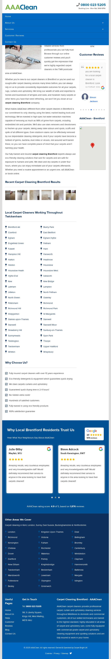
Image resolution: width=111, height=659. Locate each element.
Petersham (13, 303)
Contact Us (10, 42)
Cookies (48, 653)
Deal (77, 532)
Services (9, 29)
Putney (44, 559)
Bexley (11, 586)
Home (8, 16)
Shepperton (13, 314)
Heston (11, 265)
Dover (11, 553)
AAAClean (35, 648)
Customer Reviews (14, 35)
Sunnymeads (14, 335)
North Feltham (50, 292)
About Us (10, 23)
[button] (80, 109)
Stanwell (47, 319)
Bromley (78, 543)
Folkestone (13, 581)
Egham (11, 238)
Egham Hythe (49, 238)
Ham (45, 249)
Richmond (48, 303)
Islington (79, 581)
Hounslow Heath (16, 270)
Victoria (44, 537)
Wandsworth (14, 575)
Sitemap (64, 653)
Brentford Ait (14, 227)
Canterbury (80, 548)
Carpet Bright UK (80, 648)
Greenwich (46, 586)
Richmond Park (50, 308)
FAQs (7, 618)
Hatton (11, 260)
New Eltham (13, 564)
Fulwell (11, 249)
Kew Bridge (48, 281)
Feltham (47, 243)
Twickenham (14, 346)
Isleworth (47, 276)
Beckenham (46, 570)
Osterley (47, 297)
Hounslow (48, 265)
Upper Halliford (50, 346)
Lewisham (45, 575)
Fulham (44, 543)
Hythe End (13, 276)
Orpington (46, 581)
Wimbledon (80, 553)
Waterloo (45, 553)
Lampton (47, 287)
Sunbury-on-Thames (53, 330)
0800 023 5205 (93, 5)
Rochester (46, 548)
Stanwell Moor (50, 325)
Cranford (12, 232)
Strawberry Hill (15, 330)
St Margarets (49, 314)
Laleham (12, 287)
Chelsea (11, 548)
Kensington (13, 543)
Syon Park (48, 335)
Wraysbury (48, 352)
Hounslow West (50, 270)
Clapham (79, 559)
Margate (78, 575)
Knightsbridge (47, 564)
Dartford (12, 559)
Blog (7, 630)
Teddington (13, 341)
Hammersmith (81, 564)
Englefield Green (16, 243)
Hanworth (48, 254)
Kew (10, 281)
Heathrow (48, 260)
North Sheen (14, 297)
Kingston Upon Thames (52, 532)
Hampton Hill (14, 254)
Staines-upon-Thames (18, 319)
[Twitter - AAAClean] (71, 653)
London (31, 525)
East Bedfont (49, 232)
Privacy (57, 653)
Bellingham (80, 537)
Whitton (11, 352)
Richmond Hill (14, 308)
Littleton (11, 292)
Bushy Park (48, 227)
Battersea (79, 570)
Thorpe (46, 341)
